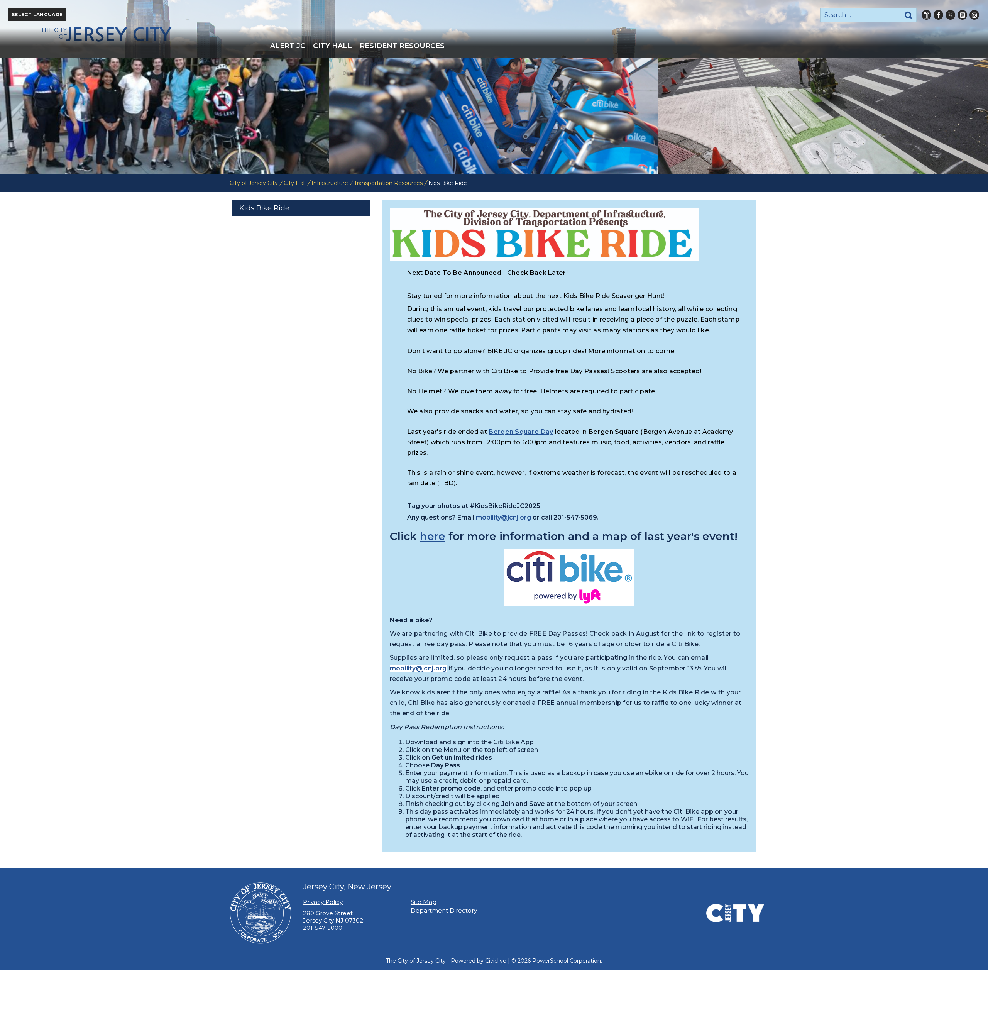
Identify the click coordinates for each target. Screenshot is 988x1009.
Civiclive (495, 960)
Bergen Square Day (521, 431)
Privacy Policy (323, 902)
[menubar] (494, 46)
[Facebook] (938, 15)
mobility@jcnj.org (503, 517)
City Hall (295, 182)
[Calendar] (926, 15)
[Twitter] (950, 15)
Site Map (423, 902)
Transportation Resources (388, 182)
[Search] (908, 15)
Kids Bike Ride (264, 208)
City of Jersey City (254, 182)
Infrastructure (329, 182)
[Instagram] (974, 15)
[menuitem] (287, 46)
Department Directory (444, 910)
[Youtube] (962, 15)
